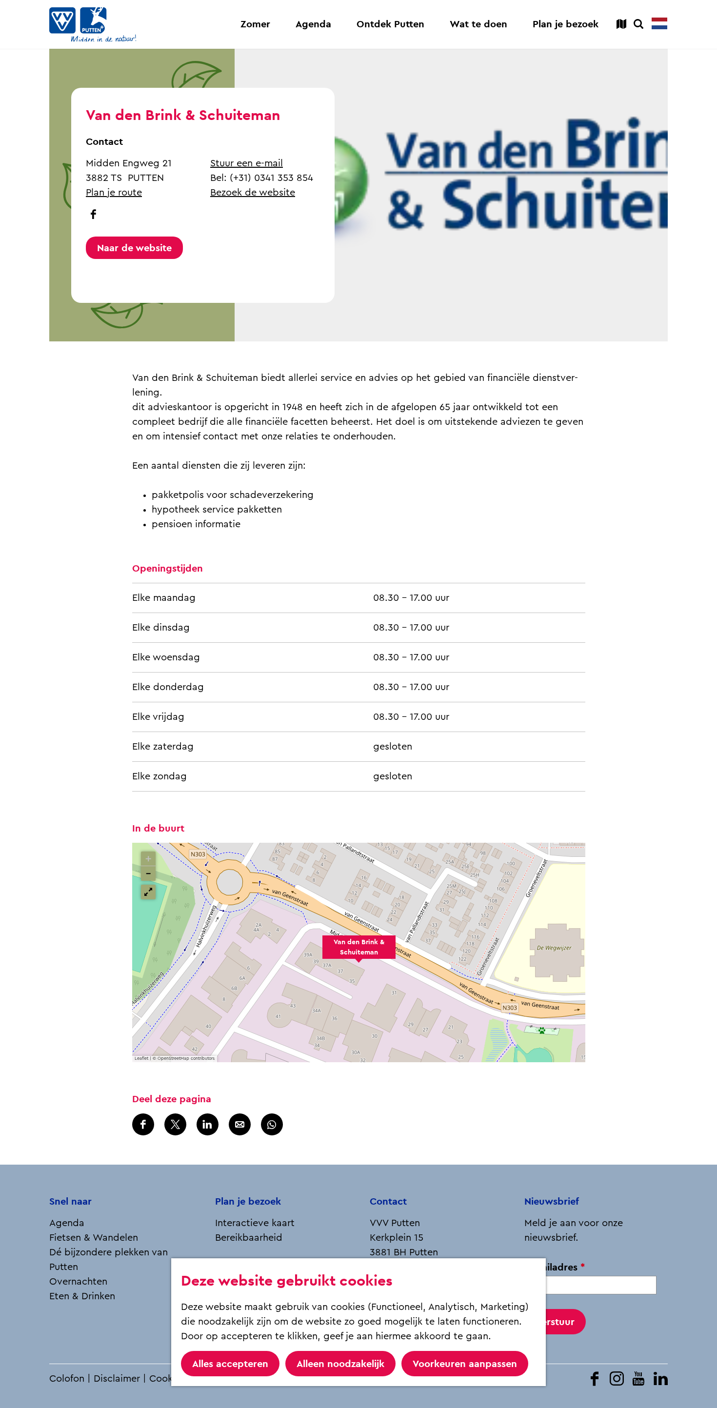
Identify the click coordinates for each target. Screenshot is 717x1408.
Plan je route (114, 193)
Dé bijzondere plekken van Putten (108, 1260)
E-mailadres (557, 1267)
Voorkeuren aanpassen (465, 1363)
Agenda (66, 1223)
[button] (359, 952)
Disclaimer (117, 1379)
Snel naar (70, 1201)
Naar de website (134, 247)
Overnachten (78, 1282)
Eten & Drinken (82, 1296)
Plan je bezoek (248, 1201)
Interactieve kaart (255, 1223)
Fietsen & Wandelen (93, 1238)
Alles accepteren (230, 1363)
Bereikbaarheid (248, 1238)
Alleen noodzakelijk (340, 1363)
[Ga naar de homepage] (92, 24)
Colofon (66, 1379)
